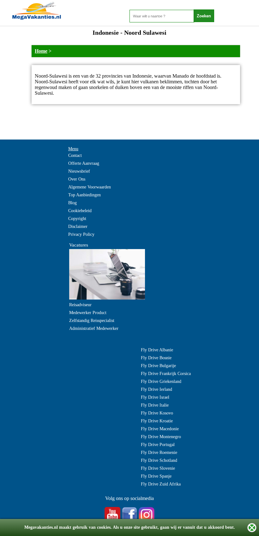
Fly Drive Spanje (156, 476)
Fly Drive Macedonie (160, 428)
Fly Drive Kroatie (157, 421)
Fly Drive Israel (155, 397)
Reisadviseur (80, 304)
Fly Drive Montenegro (161, 436)
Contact (75, 155)
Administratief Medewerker (93, 328)
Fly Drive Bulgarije (158, 365)
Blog (72, 202)
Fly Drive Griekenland (161, 381)
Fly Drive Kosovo (157, 413)
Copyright (77, 218)
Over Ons (76, 179)
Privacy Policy (81, 234)
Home (41, 51)
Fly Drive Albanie (157, 350)
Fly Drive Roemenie (159, 452)
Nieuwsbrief (79, 171)
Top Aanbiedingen (84, 195)
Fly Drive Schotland (159, 460)
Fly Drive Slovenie (158, 468)
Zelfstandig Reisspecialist (91, 320)
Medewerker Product (87, 312)
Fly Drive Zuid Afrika (161, 484)
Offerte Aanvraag (83, 163)
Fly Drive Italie (155, 405)
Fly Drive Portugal (158, 444)
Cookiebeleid (80, 210)
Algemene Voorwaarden (89, 187)
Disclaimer (77, 226)
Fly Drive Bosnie (156, 357)
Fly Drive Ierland (156, 389)
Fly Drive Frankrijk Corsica (166, 373)
